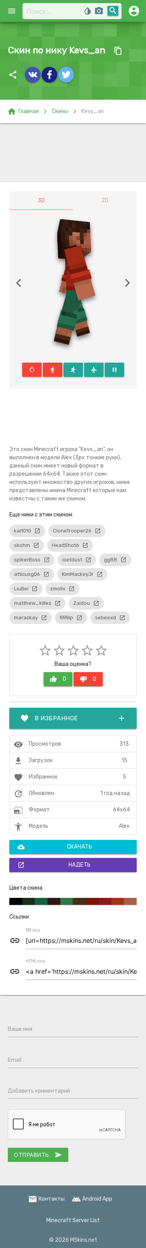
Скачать (55, 847)
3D (41, 200)
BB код (33, 930)
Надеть (54, 865)
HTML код (35, 961)
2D (104, 200)
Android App (92, 1199)
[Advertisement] (73, 152)
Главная (23, 111)
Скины (60, 111)
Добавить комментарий (39, 1091)
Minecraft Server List (73, 1220)
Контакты (46, 1199)
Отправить (38, 1154)
